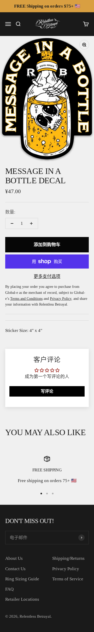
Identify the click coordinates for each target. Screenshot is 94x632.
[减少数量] (12, 223)
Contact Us (15, 568)
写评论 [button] (47, 391)
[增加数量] (31, 223)
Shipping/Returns (68, 558)
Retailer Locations (22, 599)
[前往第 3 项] (53, 493)
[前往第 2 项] (47, 493)
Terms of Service (67, 578)
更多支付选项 (47, 276)
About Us (14, 558)
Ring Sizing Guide (22, 578)
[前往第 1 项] (41, 493)
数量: (10, 212)
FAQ (9, 589)
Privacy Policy (65, 568)
